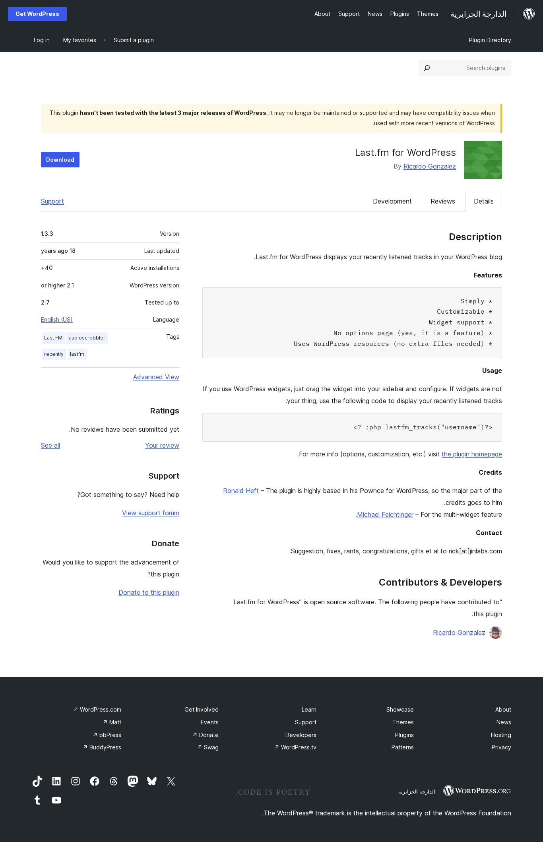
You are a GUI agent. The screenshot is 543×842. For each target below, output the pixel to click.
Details (484, 201)
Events (210, 722)
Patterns (403, 747)
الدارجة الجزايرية (416, 791)
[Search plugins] (427, 68)
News (503, 722)
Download (60, 159)
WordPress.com (97, 709)
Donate (205, 734)
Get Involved (201, 709)
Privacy (501, 747)
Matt (112, 722)
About (503, 709)
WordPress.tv (295, 747)
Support (52, 201)
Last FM (53, 338)
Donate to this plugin (148, 592)
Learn (309, 709)
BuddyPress (102, 747)
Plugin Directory (490, 40)
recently (54, 354)
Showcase (400, 709)
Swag (208, 747)
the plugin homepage (472, 454)
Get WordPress (37, 13)
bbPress (107, 734)
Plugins (404, 734)
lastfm (77, 354)
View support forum (150, 513)
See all (50, 445)
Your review (162, 445)
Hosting (501, 734)
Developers (300, 734)
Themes (403, 722)
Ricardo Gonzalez (429, 166)
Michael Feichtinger (385, 514)
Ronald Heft (241, 491)
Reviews (443, 201)
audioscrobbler (87, 338)
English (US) (57, 319)
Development (392, 201)
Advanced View (156, 377)
